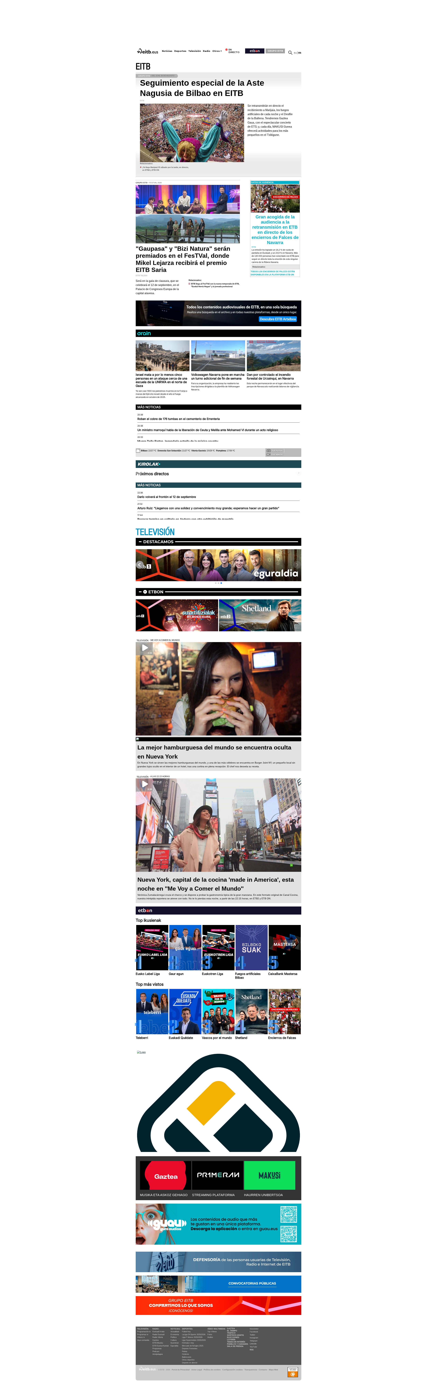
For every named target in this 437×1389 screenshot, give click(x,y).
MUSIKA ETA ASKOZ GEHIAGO (164, 1195)
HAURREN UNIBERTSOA (263, 1195)
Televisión (194, 51)
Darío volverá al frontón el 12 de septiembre (166, 497)
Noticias (167, 51)
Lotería (231, 1340)
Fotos (209, 1334)
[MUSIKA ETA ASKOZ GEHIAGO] (165, 1175)
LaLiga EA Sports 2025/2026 (193, 1334)
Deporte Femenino (189, 1348)
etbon (155, 591)
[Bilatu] (290, 53)
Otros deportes (188, 1360)
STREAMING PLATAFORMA (213, 1195)
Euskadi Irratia (158, 1332)
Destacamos (158, 541)
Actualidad (175, 1332)
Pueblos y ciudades (237, 1344)
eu (295, 52)
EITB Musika (157, 1343)
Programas (157, 1348)
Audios (210, 1337)
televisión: (143, 1329)
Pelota (184, 1351)
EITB (143, 66)
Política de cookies (212, 1370)
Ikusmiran (175, 1343)
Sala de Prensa (235, 1346)
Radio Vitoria (157, 1337)
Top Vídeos (212, 1332)
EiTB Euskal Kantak (160, 1346)
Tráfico (231, 1333)
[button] (215, 583)
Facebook (254, 1332)
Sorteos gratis (235, 1335)
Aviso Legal (196, 1370)
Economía (175, 1334)
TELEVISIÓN (155, 532)
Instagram (254, 1338)
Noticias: (175, 1329)
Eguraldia (174, 1346)
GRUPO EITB (275, 50)
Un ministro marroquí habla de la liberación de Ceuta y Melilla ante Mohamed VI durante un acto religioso (207, 430)
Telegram (253, 1341)
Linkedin (253, 1344)
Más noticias (149, 407)
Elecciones (233, 1337)
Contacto (263, 1370)
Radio (206, 51)
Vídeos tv (141, 1337)
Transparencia (250, 1370)
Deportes (180, 51)
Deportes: (187, 1329)
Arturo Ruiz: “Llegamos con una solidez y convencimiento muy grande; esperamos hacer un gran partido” (208, 508)
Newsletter (254, 1329)
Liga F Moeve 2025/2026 (192, 1337)
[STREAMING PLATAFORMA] (217, 1175)
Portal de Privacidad (181, 1370)
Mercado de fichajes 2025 (192, 1346)
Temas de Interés (236, 1342)
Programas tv (142, 1334)
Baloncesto (186, 1357)
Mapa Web (273, 1370)
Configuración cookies (232, 1370)
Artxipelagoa (157, 1354)
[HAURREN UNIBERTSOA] (269, 1175)
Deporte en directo (189, 1363)
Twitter (252, 1335)
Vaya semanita (143, 1340)
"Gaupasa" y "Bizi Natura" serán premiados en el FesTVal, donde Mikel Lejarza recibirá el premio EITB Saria (183, 259)
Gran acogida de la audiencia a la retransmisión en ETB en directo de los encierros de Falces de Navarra (275, 229)
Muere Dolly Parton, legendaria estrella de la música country (177, 441)
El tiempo (232, 1331)
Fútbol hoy (186, 1332)
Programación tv (144, 1332)
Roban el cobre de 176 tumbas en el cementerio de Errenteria (178, 419)
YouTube (253, 1347)
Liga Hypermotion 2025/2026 (194, 1340)
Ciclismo (185, 1354)
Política (174, 1337)
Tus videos (277, 455)
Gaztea (155, 1340)
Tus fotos (277, 451)
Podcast (155, 1351)
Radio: (155, 1329)
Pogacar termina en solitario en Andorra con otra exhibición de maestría (185, 519)
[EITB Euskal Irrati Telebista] (148, 51)
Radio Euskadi (158, 1334)
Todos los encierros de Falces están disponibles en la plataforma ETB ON (273, 273)
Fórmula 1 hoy (188, 1343)
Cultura (174, 1340)
